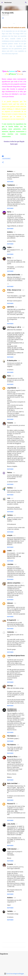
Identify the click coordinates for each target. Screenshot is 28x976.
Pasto (9, 376)
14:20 (14, 488)
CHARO (9, 550)
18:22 (16, 632)
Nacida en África (12, 756)
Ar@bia (9, 247)
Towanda (10, 423)
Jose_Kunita (11, 824)
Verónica (10, 488)
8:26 (12, 257)
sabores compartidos (13, 583)
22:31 (19, 756)
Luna (8, 498)
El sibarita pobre (12, 360)
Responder (10, 181)
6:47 (14, 171)
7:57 (14, 232)
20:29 (14, 685)
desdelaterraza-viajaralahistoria (12, 710)
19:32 (14, 911)
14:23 (14, 515)
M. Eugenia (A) (11, 620)
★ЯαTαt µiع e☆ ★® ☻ (14, 327)
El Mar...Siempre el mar (14, 290)
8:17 (13, 247)
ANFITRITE (10, 307)
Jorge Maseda (11, 388)
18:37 (9, 657)
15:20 (14, 535)
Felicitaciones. (6, 158)
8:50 (21, 274)
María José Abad (12, 783)
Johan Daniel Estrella (13, 274)
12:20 (19, 360)
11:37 (23, 327)
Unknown (10, 603)
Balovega (10, 685)
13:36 (18, 388)
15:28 (14, 897)
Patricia (9, 472)
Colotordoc (10, 632)
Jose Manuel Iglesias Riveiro (16, 655)
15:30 (13, 550)
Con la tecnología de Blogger (15, 973)
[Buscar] (26, 2)
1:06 (16, 803)
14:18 (13, 472)
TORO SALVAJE (11, 849)
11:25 (15, 307)
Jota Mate (10, 564)
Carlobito (10, 911)
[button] (3, 18)
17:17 (22, 583)
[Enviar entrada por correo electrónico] (3, 156)
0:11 (19, 783)
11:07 (23, 290)
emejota (9, 535)
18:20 (18, 620)
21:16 (18, 710)
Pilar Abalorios (11, 736)
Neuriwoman (8, 2)
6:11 (16, 824)
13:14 (12, 376)
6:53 (16, 185)
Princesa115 (11, 803)
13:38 (14, 423)
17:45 (15, 603)
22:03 (17, 736)
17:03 (15, 564)
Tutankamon (11, 185)
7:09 (13, 212)
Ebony (9, 258)
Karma (9, 212)
